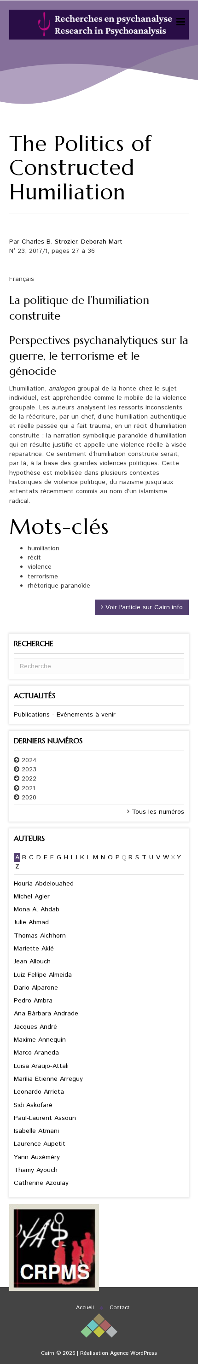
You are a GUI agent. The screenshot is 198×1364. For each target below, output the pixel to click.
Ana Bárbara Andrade (46, 1013)
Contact (119, 1308)
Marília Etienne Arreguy (48, 1079)
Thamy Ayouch (36, 1170)
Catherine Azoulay (41, 1183)
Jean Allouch (32, 961)
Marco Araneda (36, 1052)
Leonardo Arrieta (39, 1091)
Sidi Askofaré (33, 1105)
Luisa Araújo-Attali (41, 1066)
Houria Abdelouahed (44, 883)
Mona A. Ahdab (36, 909)
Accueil (85, 1308)
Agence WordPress (133, 1353)
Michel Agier (32, 896)
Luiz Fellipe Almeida (43, 974)
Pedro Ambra (33, 1000)
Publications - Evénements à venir (65, 714)
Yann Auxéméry (37, 1157)
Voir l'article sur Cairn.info (143, 607)
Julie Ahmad (31, 922)
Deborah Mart (101, 241)
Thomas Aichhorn (40, 935)
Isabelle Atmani (36, 1131)
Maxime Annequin (40, 1039)
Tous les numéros (156, 811)
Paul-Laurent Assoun (45, 1118)
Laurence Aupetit (39, 1143)
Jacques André (35, 1027)
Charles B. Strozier (49, 241)
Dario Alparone (36, 987)
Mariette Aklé (34, 948)
